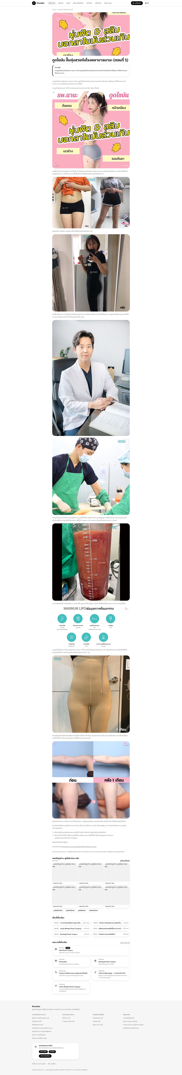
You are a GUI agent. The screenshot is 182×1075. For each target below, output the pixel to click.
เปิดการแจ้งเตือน (45, 1056)
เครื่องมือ (89, 3)
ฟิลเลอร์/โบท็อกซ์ (78, 3)
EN (148, 3)
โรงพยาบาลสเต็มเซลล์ (38, 1035)
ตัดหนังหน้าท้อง (93, 911)
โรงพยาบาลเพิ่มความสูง (39, 1038)
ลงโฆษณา (138, 3)
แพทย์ (68, 3)
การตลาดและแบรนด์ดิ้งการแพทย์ (133, 1025)
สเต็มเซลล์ (98, 3)
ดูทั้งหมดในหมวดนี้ (125, 943)
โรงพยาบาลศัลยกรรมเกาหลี (65, 10)
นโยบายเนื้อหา (52, 1064)
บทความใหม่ (43, 1052)
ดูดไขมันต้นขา (82, 911)
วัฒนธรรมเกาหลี (98, 1018)
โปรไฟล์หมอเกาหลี (37, 1025)
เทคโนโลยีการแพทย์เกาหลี (130, 1028)
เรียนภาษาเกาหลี (98, 1025)
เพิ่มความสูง (108, 3)
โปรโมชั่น (52, 1052)
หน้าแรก (54, 10)
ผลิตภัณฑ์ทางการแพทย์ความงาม (42, 1028)
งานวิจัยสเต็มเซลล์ (128, 1018)
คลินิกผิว (60, 3)
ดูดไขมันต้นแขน (70, 911)
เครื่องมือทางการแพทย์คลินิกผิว (41, 1031)
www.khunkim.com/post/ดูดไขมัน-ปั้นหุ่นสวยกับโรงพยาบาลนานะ (79, 847)
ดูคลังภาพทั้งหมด (125, 861)
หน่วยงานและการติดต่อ (130, 1021)
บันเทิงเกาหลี (96, 1021)
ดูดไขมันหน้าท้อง (58, 911)
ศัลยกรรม (52, 3)
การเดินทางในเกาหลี (68, 1021)
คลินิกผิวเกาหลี (36, 1021)
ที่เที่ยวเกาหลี (66, 1018)
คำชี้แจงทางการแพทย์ (39, 1064)
